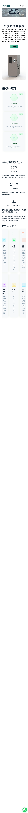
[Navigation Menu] (20, 6)
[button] (24, 810)
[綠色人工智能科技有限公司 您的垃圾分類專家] (6, 6)
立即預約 (14, 46)
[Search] (23, 6)
